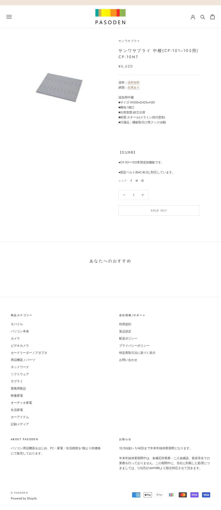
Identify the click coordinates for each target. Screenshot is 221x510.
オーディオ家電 (21, 403)
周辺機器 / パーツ (23, 360)
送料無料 (134, 82)
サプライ (17, 381)
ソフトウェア (20, 374)
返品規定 (125, 331)
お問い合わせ (128, 360)
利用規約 (125, 324)
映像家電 (17, 395)
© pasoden (19, 492)
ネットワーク (20, 367)
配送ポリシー (128, 338)
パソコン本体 (20, 331)
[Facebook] (131, 180)
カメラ (15, 338)
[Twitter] (137, 180)
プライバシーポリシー (134, 345)
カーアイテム (20, 417)
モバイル (17, 324)
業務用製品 (18, 388)
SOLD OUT (159, 210)
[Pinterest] (142, 180)
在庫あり (134, 87)
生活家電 (17, 410)
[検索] (202, 16)
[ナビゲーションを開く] (9, 16)
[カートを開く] (212, 16)
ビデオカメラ (20, 345)
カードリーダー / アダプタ (29, 353)
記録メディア (20, 424)
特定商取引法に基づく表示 (137, 353)
